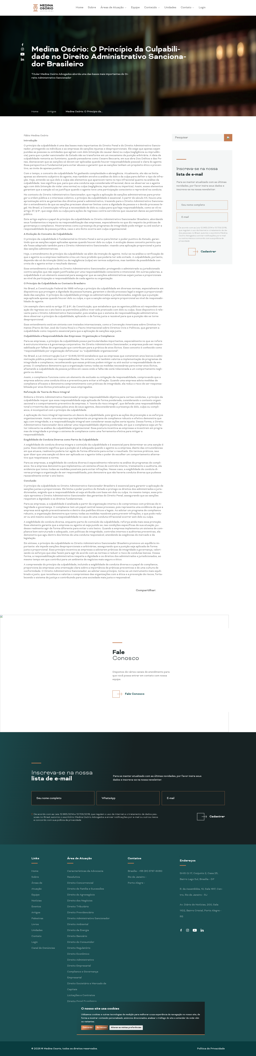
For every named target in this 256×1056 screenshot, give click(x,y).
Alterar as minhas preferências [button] (126, 1028)
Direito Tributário (78, 906)
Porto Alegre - (136, 883)
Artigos (51, 111)
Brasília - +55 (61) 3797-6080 (145, 871)
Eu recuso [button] (102, 1028)
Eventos (36, 906)
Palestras (37, 918)
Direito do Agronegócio (81, 894)
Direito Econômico (78, 954)
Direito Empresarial (79, 965)
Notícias (36, 900)
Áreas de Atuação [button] (112, 7)
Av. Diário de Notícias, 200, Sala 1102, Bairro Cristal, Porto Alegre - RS (200, 910)
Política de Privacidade (211, 1048)
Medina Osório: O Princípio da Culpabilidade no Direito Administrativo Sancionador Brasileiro (81, 111)
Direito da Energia (78, 930)
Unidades (170, 7)
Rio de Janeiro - (137, 877)
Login (202, 7)
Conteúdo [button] (150, 7)
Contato (36, 936)
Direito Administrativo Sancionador (88, 918)
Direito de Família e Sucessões (85, 888)
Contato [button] (186, 7)
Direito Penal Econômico (82, 1001)
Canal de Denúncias (43, 948)
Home (79, 7)
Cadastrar (208, 252)
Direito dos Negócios (79, 900)
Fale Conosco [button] (134, 694)
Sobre (92, 7)
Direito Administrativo (80, 960)
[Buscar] (228, 137)
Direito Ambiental (77, 924)
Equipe (135, 7)
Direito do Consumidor (80, 942)
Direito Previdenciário (80, 912)
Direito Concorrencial (80, 883)
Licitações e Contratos (81, 995)
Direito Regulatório (78, 948)
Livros (35, 924)
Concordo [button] (87, 1028)
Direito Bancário (77, 936)
